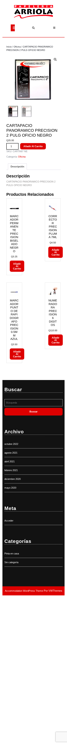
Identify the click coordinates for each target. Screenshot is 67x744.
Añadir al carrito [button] (17, 266)
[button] (55, 59)
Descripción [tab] (17, 166)
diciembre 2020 (12, 479)
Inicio (9, 47)
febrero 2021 (11, 470)
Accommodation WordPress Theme (24, 590)
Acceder (8, 520)
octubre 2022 (11, 444)
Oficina (17, 47)
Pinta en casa (11, 553)
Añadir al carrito (33, 146)
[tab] (13, 27)
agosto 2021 (10, 452)
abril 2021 (9, 461)
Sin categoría (11, 562)
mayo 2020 (10, 487)
